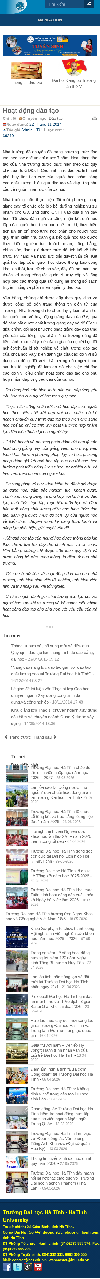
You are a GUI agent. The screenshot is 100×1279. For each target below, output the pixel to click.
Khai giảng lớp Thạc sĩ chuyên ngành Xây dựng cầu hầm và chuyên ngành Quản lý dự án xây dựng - (54, 717)
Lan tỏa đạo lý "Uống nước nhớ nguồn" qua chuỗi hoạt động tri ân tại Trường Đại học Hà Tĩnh (61, 792)
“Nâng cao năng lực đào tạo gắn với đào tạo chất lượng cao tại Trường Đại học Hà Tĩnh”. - (52, 674)
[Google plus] (27, 1267)
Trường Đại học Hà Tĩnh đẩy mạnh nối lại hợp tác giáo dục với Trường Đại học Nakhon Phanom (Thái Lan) (62, 1180)
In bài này (94, 118)
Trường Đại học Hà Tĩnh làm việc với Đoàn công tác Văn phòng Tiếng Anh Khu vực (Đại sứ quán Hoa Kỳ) (61, 1141)
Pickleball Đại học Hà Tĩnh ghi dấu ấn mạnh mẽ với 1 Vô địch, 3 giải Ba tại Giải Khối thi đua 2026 (61, 1001)
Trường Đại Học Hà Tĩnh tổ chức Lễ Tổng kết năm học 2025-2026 (61, 873)
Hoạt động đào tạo (31, 110)
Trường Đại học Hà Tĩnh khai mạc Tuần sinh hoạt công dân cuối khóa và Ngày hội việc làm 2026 (62, 894)
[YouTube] (38, 1267)
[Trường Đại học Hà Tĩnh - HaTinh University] (16, 7)
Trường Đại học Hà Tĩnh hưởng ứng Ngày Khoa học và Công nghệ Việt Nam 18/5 (49, 916)
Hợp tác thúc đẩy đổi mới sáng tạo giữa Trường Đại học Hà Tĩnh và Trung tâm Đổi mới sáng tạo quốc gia (62, 1028)
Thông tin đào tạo (26, 82)
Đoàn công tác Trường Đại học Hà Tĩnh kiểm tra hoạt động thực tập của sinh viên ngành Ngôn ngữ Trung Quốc (62, 1116)
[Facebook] (7, 1267)
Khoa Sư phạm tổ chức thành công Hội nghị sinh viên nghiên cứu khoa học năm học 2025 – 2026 (62, 933)
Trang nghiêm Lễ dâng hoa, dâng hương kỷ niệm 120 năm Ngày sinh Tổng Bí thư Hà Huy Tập (60, 957)
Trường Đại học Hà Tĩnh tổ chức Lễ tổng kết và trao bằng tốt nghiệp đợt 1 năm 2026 (62, 816)
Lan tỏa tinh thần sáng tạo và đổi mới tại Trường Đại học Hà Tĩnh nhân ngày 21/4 (60, 981)
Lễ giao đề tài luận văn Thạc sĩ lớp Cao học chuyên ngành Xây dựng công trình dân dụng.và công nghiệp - (50, 695)
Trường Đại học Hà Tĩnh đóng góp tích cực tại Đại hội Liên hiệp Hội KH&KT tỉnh (61, 856)
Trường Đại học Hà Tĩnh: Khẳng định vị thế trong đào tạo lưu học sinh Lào (60, 1094)
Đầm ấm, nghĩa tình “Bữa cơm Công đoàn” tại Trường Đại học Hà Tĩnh (62, 1074)
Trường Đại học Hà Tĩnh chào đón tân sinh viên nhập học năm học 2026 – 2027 (61, 772)
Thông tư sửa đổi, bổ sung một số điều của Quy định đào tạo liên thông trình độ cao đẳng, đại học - (52, 652)
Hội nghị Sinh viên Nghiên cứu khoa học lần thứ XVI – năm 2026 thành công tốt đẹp (61, 836)
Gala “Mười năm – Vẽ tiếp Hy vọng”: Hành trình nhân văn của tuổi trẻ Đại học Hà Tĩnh (59, 1050)
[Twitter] (17, 1267)
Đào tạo (56, 118)
